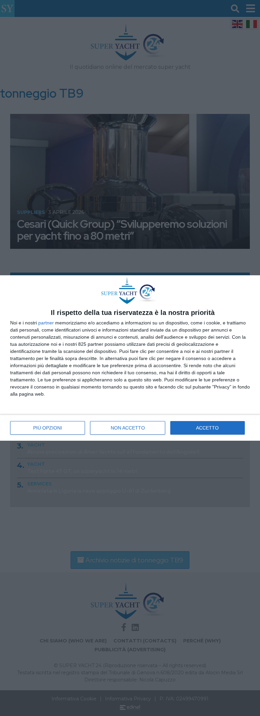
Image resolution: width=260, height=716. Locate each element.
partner (46, 322)
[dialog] (130, 358)
